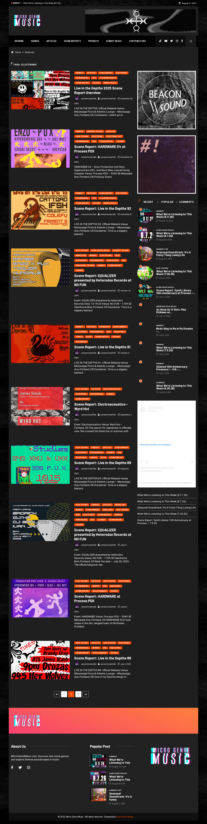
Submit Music (114, 41)
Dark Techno (82, 136)
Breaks (93, 255)
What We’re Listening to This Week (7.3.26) (174, 349)
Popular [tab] (167, 202)
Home (18, 52)
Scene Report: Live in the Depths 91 (102, 347)
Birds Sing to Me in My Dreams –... (174, 330)
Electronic (121, 73)
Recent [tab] (148, 202)
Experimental (82, 78)
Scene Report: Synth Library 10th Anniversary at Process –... (175, 292)
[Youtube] (165, 41)
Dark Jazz (108, 510)
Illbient (101, 520)
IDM (94, 78)
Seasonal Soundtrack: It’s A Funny (120, 796)
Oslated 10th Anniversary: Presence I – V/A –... (172, 368)
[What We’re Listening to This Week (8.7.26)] (98, 777)
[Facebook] (182, 41)
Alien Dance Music (100, 250)
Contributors (137, 41)
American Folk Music (166, 307)
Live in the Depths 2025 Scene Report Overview (98, 90)
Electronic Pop (114, 136)
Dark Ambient (105, 73)
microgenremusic (170, 482)
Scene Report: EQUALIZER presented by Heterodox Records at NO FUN (102, 280)
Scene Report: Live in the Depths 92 (102, 208)
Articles (51, 41)
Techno (96, 83)
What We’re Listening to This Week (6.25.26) (174, 387)
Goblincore (112, 260)
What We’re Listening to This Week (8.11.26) (174, 215)
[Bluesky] (171, 41)
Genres (35, 41)
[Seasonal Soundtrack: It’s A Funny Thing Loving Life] (98, 794)
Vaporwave (81, 342)
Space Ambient (100, 591)
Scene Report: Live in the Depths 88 (102, 658)
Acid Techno (82, 250)
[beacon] (166, 100)
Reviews (19, 41)
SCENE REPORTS (72, 41)
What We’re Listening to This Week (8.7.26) (174, 234)
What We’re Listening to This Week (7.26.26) (174, 273)
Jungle (101, 265)
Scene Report (82, 83)
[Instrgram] (177, 41)
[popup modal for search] (191, 41)
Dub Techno (106, 255)
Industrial (119, 332)
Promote (93, 41)
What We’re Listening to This (119, 761)
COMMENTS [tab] (186, 202)
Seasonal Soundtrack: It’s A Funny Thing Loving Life (45, 3)
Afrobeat (160, 383)
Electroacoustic (112, 389)
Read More (79, 120)
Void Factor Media (124, 817)
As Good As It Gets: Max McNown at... (171, 311)
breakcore (81, 255)
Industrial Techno (85, 265)
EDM (117, 255)
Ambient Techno (95, 131)
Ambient (79, 73)
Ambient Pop (162, 249)
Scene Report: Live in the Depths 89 (102, 462)
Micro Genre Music (149, 482)
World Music (110, 83)
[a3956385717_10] (166, 164)
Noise (89, 337)
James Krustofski (88, 98)
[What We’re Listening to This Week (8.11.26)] (98, 760)
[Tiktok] (160, 41)
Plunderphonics (108, 78)
